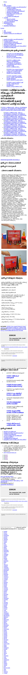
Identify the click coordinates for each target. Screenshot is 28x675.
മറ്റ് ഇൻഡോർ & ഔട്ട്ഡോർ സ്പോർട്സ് (15, 46)
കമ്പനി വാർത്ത (11, 19)
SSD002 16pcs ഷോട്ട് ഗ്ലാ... (14, 73)
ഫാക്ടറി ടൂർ (10, 24)
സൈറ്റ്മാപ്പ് (16, 480)
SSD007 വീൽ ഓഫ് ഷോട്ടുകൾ (13, 376)
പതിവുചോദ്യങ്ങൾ (9, 21)
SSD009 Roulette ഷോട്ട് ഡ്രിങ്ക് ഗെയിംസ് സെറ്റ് (14, 385)
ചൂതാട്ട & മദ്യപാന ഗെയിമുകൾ (16, 11)
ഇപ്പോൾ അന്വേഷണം (7, 476)
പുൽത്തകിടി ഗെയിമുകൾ (14, 9)
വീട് (5, 4)
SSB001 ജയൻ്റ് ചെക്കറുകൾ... (15, 79)
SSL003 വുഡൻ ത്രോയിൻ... (14, 57)
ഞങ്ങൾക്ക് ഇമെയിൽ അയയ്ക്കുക (10, 159)
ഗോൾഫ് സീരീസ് (11, 8)
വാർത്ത (6, 17)
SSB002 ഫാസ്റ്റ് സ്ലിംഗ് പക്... (14, 86)
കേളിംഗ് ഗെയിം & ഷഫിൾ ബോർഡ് (16, 7)
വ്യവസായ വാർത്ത (12, 20)
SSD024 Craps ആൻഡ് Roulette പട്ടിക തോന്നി (14, 394)
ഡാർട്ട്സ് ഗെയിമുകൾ (13, 16)
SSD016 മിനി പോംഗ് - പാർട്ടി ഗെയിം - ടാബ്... (14, 424)
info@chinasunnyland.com (10, 452)
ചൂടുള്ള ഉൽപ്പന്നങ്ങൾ (7, 480)
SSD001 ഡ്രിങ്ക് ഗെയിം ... (13, 66)
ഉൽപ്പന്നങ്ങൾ (7, 5)
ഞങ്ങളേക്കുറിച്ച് (8, 23)
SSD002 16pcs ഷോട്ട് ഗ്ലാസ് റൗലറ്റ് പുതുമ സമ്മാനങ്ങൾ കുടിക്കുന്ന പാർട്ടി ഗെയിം (13, 327)
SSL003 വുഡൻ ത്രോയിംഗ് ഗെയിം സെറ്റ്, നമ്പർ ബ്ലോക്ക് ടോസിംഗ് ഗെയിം (13, 329)
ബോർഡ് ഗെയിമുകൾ (13, 12)
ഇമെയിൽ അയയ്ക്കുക (7, 484)
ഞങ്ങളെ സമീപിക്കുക (10, 25)
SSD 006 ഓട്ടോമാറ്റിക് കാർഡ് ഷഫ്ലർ (13, 402)
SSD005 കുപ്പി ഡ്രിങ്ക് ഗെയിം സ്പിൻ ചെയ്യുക (15, 411)
